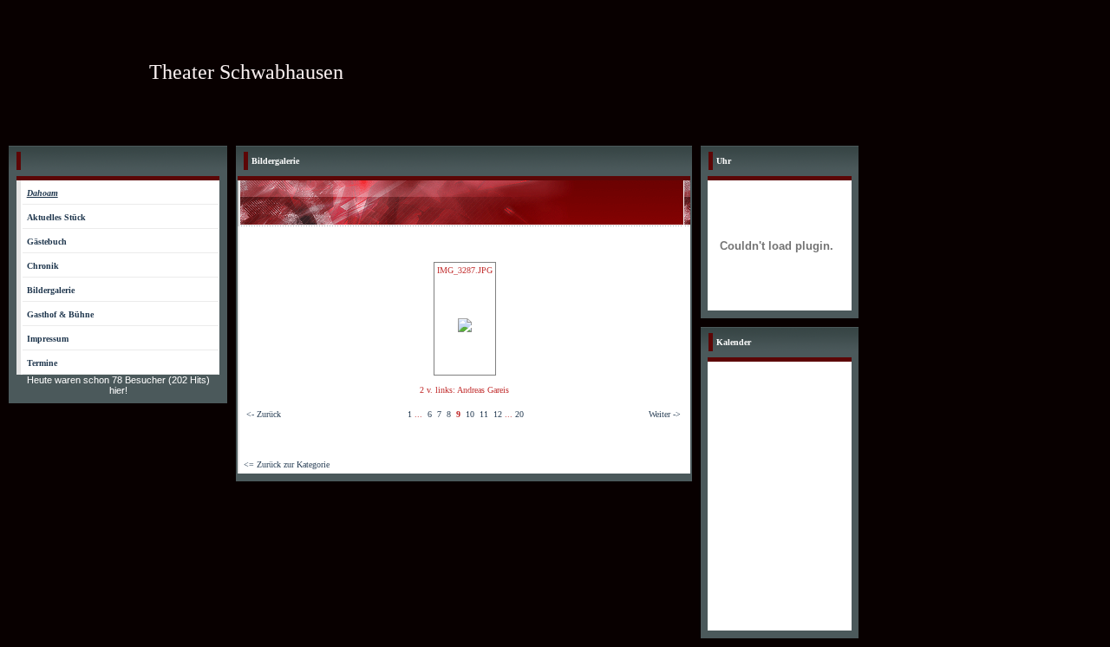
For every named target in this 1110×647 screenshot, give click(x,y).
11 (484, 414)
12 (497, 414)
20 (519, 414)
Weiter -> (665, 414)
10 (470, 414)
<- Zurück (263, 414)
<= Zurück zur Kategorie (287, 464)
